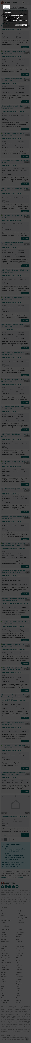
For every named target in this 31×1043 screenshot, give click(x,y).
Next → (24, 25)
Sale (6, 7)
